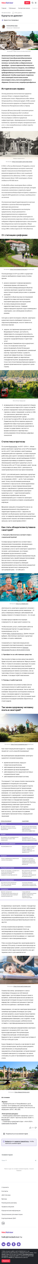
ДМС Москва (6, 1195)
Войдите (8, 1141)
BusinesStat (13, 446)
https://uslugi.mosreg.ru (15, 633)
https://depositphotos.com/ (22, 1092)
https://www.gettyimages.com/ (22, 986)
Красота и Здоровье (11, 20)
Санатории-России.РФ (9, 1123)
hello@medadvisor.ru (12, 1237)
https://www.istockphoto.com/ (19, 744)
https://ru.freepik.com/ (22, 604)
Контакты (5, 1191)
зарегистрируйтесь (21, 1141)
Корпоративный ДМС (9, 1218)
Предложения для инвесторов (12, 1214)
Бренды (4, 1199)
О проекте (5, 1187)
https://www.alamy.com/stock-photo (22, 161)
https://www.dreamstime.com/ (18, 269)
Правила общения (8, 1207)
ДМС (27, 3)
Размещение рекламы (9, 1203)
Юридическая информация (11, 1210)
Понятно (6, 1261)
